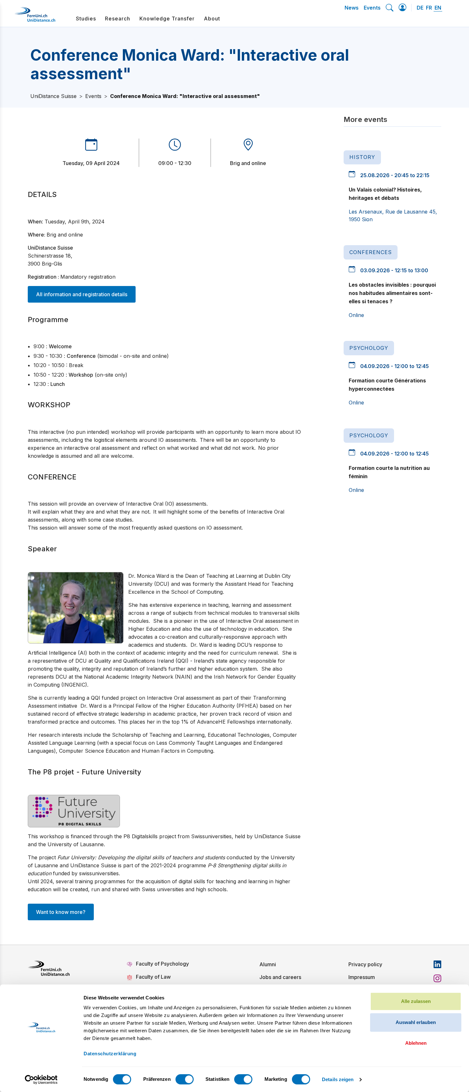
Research (117, 18)
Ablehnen (416, 1043)
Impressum (361, 977)
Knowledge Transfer (167, 18)
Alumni (267, 964)
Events (372, 7)
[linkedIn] (437, 964)
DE (420, 7)
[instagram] (437, 978)
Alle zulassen (416, 1001)
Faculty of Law (153, 977)
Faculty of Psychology (162, 963)
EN (438, 7)
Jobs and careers (280, 977)
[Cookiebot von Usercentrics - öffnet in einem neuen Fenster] (41, 1079)
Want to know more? (61, 912)
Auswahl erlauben (416, 1022)
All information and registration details (81, 294)
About (212, 18)
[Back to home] (34, 17)
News (352, 7)
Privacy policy (365, 964)
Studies (86, 18)
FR (429, 7)
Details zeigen (338, 1079)
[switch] (184, 1079)
